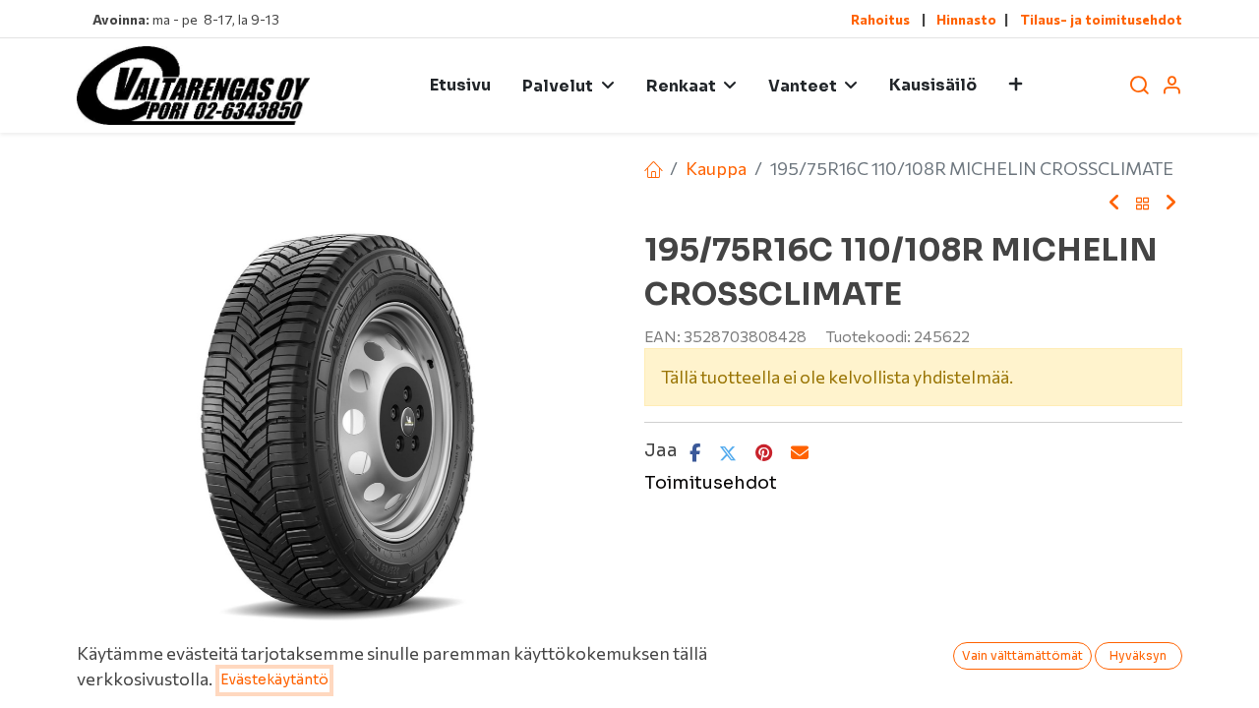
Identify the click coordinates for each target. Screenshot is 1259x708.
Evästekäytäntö (274, 679)
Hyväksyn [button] (1138, 655)
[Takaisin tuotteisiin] (1143, 203)
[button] (1015, 85)
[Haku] (1139, 86)
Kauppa (716, 168)
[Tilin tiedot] (1171, 86)
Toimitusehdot (710, 483)
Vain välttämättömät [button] (1022, 655)
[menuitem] (460, 85)
